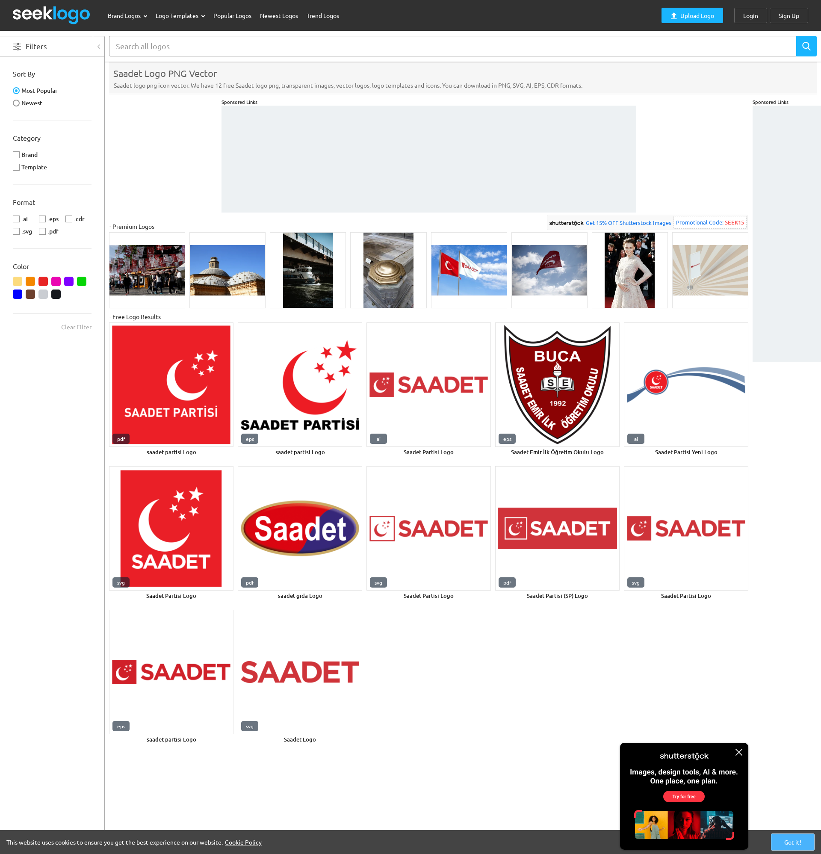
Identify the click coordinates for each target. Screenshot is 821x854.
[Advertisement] (787, 234)
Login (750, 15)
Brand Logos (125, 15)
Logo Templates (178, 15)
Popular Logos (232, 15)
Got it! (792, 842)
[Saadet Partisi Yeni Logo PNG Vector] (686, 384)
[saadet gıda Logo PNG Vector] (300, 528)
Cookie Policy (243, 842)
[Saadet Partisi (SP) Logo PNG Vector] (557, 528)
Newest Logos (279, 15)
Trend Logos (323, 15)
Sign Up (789, 15)
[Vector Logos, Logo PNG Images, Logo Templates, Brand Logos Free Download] (52, 15)
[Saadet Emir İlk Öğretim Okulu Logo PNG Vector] (557, 384)
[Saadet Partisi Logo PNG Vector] (428, 384)
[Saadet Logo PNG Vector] (300, 672)
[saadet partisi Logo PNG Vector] (171, 384)
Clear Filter (76, 327)
